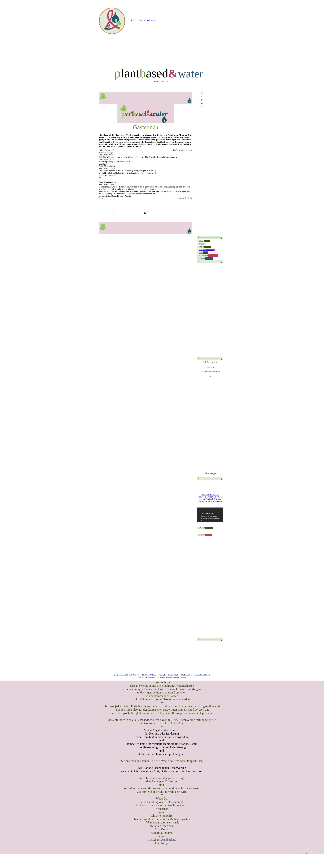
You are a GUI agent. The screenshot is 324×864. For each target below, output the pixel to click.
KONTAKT (173, 675)
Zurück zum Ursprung (141, 21)
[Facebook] (201, 100)
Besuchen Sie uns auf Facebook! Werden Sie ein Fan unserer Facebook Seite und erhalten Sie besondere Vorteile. (210, 497)
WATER (162, 675)
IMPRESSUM (186, 675)
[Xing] (201, 107)
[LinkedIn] (201, 103)
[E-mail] (202, 93)
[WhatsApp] (201, 96)
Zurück (102, 198)
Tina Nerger (183, 677)
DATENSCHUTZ (202, 675)
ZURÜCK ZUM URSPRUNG (127, 675)
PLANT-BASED (149, 675)
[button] (307, 853)
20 (191, 198)
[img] (112, 21)
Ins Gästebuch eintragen (182, 150)
